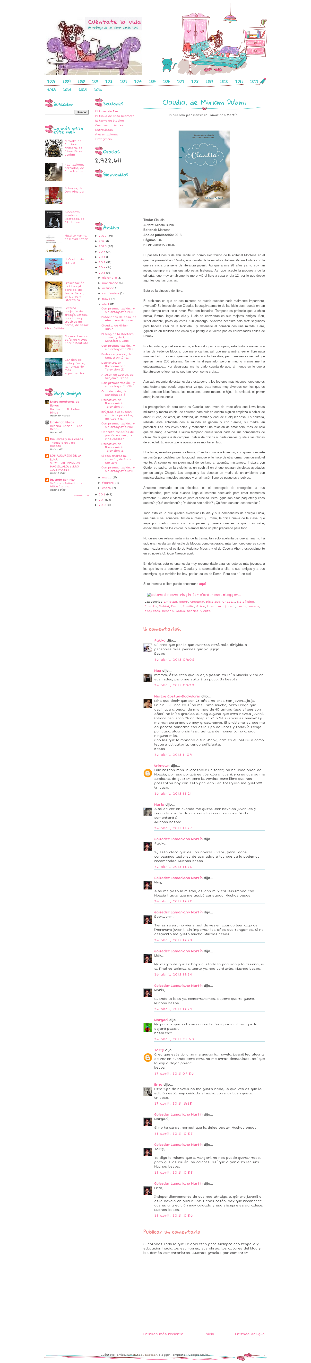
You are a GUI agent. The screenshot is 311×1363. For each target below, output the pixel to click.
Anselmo (197, 601)
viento (205, 611)
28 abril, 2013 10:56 (173, 1216)
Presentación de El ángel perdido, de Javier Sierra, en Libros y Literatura (74, 291)
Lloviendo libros (62, 422)
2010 (81, 81)
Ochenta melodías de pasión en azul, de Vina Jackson (117, 435)
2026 (98, 89)
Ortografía (103, 139)
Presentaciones (106, 134)
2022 (254, 81)
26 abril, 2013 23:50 (174, 1039)
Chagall (228, 601)
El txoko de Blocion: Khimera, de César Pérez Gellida (73, 148)
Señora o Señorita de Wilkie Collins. (66, 485)
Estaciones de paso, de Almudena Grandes (118, 319)
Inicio (209, 1334)
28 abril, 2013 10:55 (173, 1134)
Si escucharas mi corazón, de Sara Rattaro (116, 459)
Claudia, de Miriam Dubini (204, 102)
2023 (51, 89)
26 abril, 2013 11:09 (173, 755)
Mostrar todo (81, 495)
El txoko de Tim (106, 111)
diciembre (110, 277)
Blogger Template (172, 1354)
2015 (152, 81)
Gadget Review (199, 1354)
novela (253, 606)
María (159, 805)
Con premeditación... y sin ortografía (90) (118, 425)
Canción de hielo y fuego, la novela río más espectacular (75, 366)
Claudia (151, 606)
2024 (67, 89)
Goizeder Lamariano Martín (178, 839)
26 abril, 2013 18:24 (173, 974)
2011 (95, 81)
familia (188, 606)
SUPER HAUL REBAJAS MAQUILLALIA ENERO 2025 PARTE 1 (65, 466)
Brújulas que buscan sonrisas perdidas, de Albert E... (117, 415)
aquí (202, 584)
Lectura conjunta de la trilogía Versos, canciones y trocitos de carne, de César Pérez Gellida (66, 318)
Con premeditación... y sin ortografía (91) (118, 384)
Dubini (164, 606)
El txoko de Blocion (109, 120)
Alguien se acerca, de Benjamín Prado (117, 376)
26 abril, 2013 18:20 (173, 867)
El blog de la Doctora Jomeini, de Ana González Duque (117, 338)
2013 (123, 81)
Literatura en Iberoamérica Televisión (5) (113, 366)
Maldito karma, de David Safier (76, 237)
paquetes (152, 611)
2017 (180, 81)
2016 (166, 81)
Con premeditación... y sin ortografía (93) (118, 310)
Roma (180, 611)
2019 (209, 81)
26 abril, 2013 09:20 (174, 685)
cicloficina (245, 601)
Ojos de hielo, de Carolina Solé (113, 393)
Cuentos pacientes (109, 125)
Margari (161, 1020)
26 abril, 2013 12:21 (172, 794)
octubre (108, 288)
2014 (138, 81)
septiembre (111, 293)
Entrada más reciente (163, 1334)
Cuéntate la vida (113, 1354)
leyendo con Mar (62, 479)
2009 (66, 81)
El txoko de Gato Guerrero (114, 116)
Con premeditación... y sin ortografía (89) (118, 469)
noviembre (110, 283)
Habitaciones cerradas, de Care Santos (74, 168)
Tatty (159, 1050)
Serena (193, 611)
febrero (108, 482)
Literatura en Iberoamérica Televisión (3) (113, 447)
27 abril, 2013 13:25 (173, 1104)
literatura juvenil (221, 606)
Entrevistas (104, 130)
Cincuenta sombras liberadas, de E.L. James (74, 217)
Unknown (162, 766)
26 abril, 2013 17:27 (173, 828)
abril (106, 304)
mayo (106, 298)
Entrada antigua (250, 1334)
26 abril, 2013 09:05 (174, 660)
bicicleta (213, 601)
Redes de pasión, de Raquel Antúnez (116, 356)
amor (183, 601)
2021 (239, 81)
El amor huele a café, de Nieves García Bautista (76, 340)
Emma (176, 606)
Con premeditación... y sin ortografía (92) (118, 347)
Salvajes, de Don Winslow (74, 190)
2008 (51, 81)
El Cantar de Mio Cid (74, 261)
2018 (195, 81)
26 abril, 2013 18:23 (173, 940)
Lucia (241, 606)
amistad (170, 601)
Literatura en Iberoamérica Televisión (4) (113, 403)
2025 (83, 89)
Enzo (158, 1085)
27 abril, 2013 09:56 (174, 1074)
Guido (200, 606)
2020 (224, 81)
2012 (109, 81)
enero (107, 488)
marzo (107, 477)
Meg (157, 671)
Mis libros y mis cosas (66, 439)
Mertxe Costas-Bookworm (177, 696)
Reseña (168, 611)
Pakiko (159, 640)
